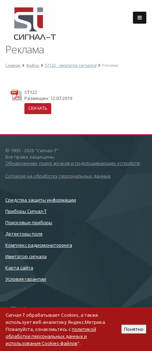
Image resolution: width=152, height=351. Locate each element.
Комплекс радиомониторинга (38, 245)
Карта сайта (19, 267)
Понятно (134, 329)
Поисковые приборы (28, 222)
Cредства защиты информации (40, 200)
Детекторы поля (23, 234)
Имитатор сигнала (26, 256)
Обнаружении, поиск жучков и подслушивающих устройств (72, 163)
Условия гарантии (25, 279)
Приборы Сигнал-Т (26, 211)
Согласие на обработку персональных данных (58, 176)
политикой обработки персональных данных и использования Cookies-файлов (51, 336)
